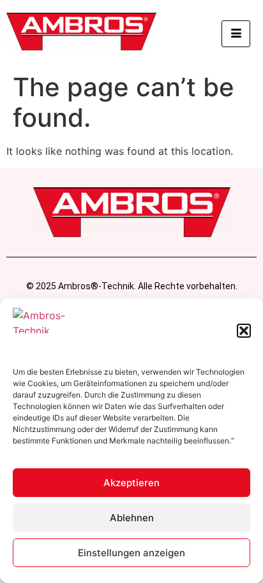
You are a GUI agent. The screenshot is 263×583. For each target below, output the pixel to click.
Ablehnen (132, 518)
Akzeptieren (131, 483)
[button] (243, 330)
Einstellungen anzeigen (131, 553)
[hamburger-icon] (236, 33)
